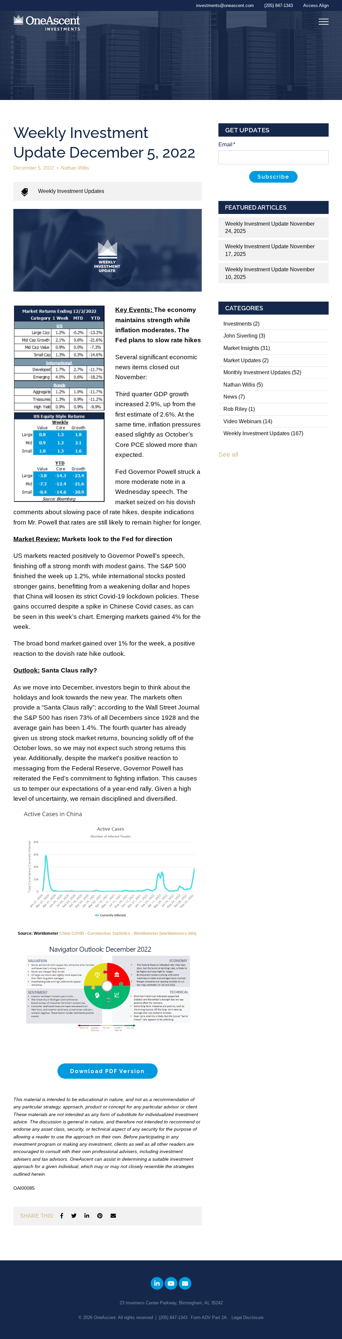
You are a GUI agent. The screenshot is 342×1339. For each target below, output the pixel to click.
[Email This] (113, 1216)
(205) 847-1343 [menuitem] (278, 5)
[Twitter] (73, 1216)
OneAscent (105, 1317)
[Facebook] (61, 1216)
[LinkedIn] (86, 1216)
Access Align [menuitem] (316, 5)
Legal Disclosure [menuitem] (247, 1317)
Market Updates (246, 360)
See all (228, 454)
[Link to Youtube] (171, 1283)
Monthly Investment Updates (262, 372)
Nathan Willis (75, 168)
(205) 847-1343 (173, 1317)
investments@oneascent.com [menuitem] (225, 5)
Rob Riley (239, 409)
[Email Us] (185, 1283)
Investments (241, 324)
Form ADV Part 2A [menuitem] (209, 1317)
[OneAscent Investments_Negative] (46, 23)
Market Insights (246, 348)
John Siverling (244, 336)
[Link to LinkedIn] (157, 1283)
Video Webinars (247, 421)
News (234, 397)
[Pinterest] (100, 1216)
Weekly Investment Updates (71, 191)
